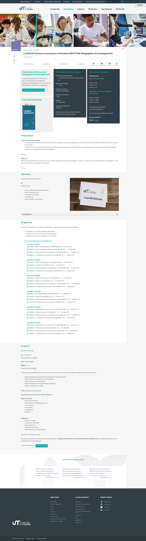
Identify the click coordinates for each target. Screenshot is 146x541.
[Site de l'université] (15, 524)
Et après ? (81, 64)
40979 (96, 120)
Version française (27, 50)
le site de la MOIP (41, 445)
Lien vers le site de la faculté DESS (33, 90)
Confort (141, 5)
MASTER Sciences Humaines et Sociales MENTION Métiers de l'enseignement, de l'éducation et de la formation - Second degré (47, 472)
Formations (36, 50)
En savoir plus (50, 477)
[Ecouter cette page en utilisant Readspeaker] (123, 49)
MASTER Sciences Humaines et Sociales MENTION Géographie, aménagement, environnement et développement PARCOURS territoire (73, 472)
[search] (111, 1)
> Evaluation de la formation (97, 106)
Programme (63, 64)
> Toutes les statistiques (96, 109)
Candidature (27, 214)
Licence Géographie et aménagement (39, 241)
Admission (46, 64)
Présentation (28, 64)
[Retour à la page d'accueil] (26, 8)
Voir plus (23, 168)
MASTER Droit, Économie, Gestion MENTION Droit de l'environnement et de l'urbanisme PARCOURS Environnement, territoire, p (100, 472)
